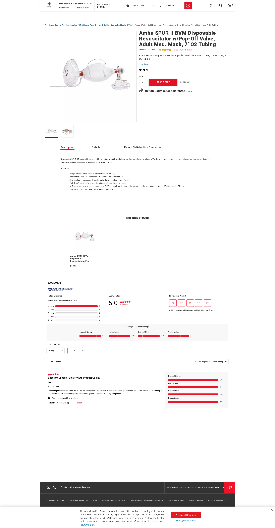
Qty (141, 76)
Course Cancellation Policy (114, 500)
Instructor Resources (218, 500)
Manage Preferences (186, 520)
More (190, 91)
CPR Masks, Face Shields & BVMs (94, 25)
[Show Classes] (188, 5)
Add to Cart (163, 82)
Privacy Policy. (87, 524)
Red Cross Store (52, 25)
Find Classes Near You (78, 500)
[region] (137, 517)
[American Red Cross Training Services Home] (49, 5)
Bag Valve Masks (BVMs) (122, 25)
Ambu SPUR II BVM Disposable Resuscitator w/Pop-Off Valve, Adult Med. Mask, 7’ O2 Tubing (80, 261)
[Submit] (229, 487)
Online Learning (196, 500)
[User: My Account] (220, 7)
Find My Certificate (176, 500)
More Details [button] (144, 64)
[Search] (211, 7)
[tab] (51, 131)
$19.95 (73, 266)
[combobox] (140, 5)
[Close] (272, 510)
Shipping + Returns (55, 500)
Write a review (186, 50)
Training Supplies (69, 25)
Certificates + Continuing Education (147, 500)
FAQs (95, 500)
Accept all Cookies (186, 515)
